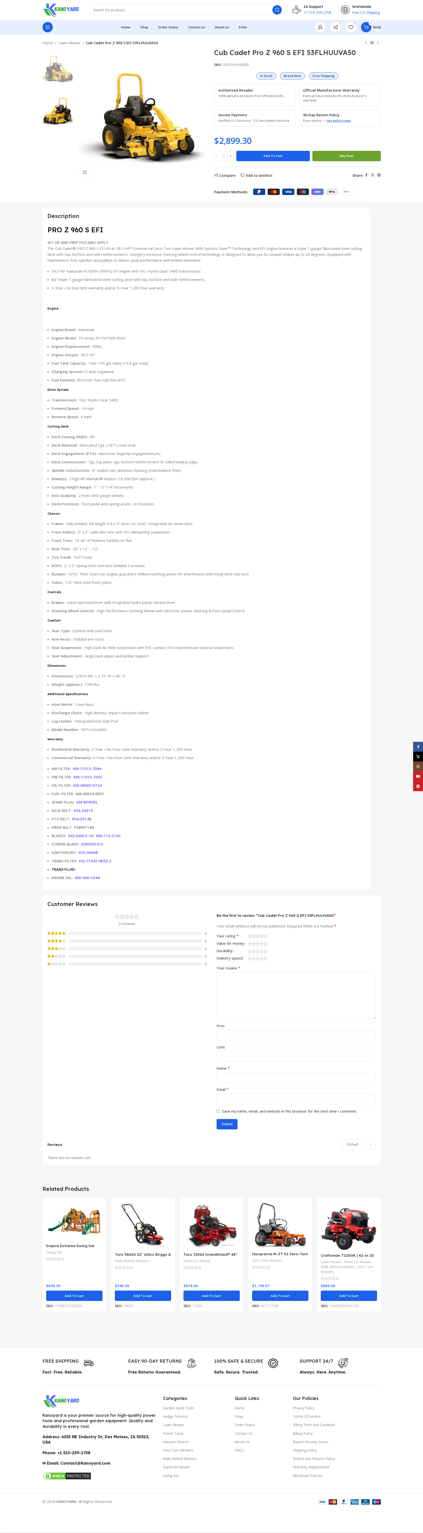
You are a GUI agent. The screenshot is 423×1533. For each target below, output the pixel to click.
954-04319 (83, 810)
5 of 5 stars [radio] (266, 936)
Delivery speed (229, 958)
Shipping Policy (305, 1450)
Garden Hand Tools (178, 1408)
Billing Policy (303, 1433)
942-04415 (77, 835)
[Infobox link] (68, 1363)
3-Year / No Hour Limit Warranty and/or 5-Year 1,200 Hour (122, 749)
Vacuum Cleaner (176, 1441)
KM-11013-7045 (88, 776)
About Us (242, 1441)
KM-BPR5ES (86, 802)
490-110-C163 (108, 835)
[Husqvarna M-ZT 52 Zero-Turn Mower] (280, 1225)
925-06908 (88, 852)
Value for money (230, 944)
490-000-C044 (87, 877)
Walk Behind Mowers (132, 1260)
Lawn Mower (70, 42)
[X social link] (372, 175)
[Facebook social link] (366, 175)
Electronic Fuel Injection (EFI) (88, 379)
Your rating (228, 936)
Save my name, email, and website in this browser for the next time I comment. (289, 1111)
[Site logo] (61, 9)
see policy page (339, 120)
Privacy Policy (304, 1408)
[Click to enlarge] (85, 172)
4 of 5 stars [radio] (262, 936)
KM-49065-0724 (87, 785)
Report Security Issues (310, 1441)
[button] (74, 1296)
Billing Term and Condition (314, 1424)
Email (223, 1089)
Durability (225, 951)
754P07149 (84, 827)
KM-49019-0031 (90, 793)
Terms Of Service (307, 1416)
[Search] (277, 10)
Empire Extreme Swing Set (70, 1245)
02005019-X (92, 844)
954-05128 (81, 818)
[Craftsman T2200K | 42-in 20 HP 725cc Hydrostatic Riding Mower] (349, 1226)
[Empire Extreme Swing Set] (74, 1221)
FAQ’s (239, 1450)
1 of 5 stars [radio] (250, 936)
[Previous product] (366, 43)
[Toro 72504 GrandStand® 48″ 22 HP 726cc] (211, 1225)
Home (47, 42)
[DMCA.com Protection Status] (67, 1475)
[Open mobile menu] (47, 27)
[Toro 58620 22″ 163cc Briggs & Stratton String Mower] (143, 1225)
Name (223, 1068)
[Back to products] (372, 43)
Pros (221, 1025)
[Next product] (378, 43)
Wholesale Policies (307, 1475)
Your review (228, 968)
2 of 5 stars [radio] (254, 936)
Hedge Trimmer (175, 1416)
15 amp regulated (83, 371)
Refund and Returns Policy (314, 1458)
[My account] (320, 27)
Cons (221, 1046)
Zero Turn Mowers (267, 1260)
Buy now (346, 156)
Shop (239, 1416)
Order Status (245, 1424)
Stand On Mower (197, 1260)
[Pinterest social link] (379, 175)
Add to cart (272, 156)
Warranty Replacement (311, 1467)
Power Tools (173, 1433)
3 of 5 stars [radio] (258, 936)
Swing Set (54, 1252)
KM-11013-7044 (87, 768)
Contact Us (244, 1433)
